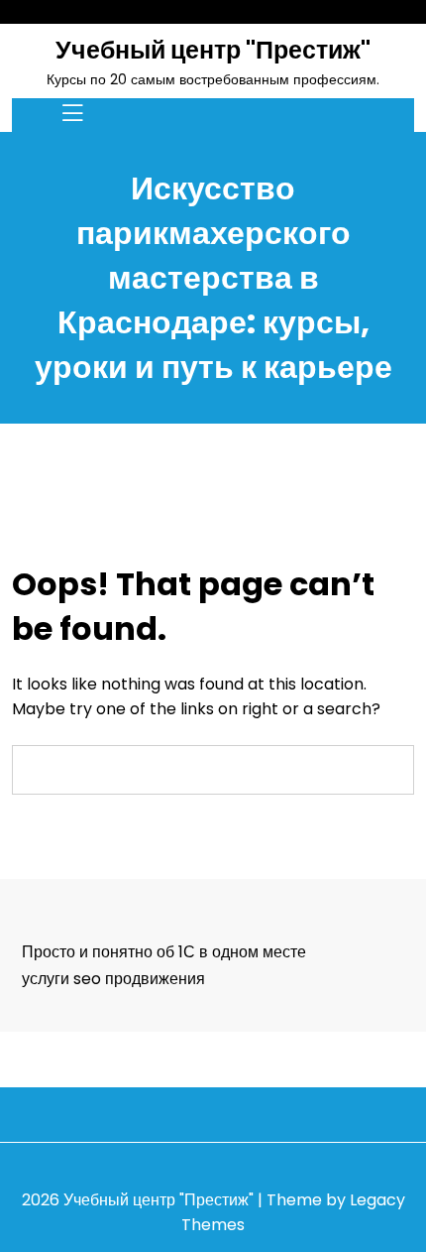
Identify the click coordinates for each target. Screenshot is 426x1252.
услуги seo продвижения (113, 978)
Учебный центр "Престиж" (213, 50)
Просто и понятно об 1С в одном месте (164, 951)
